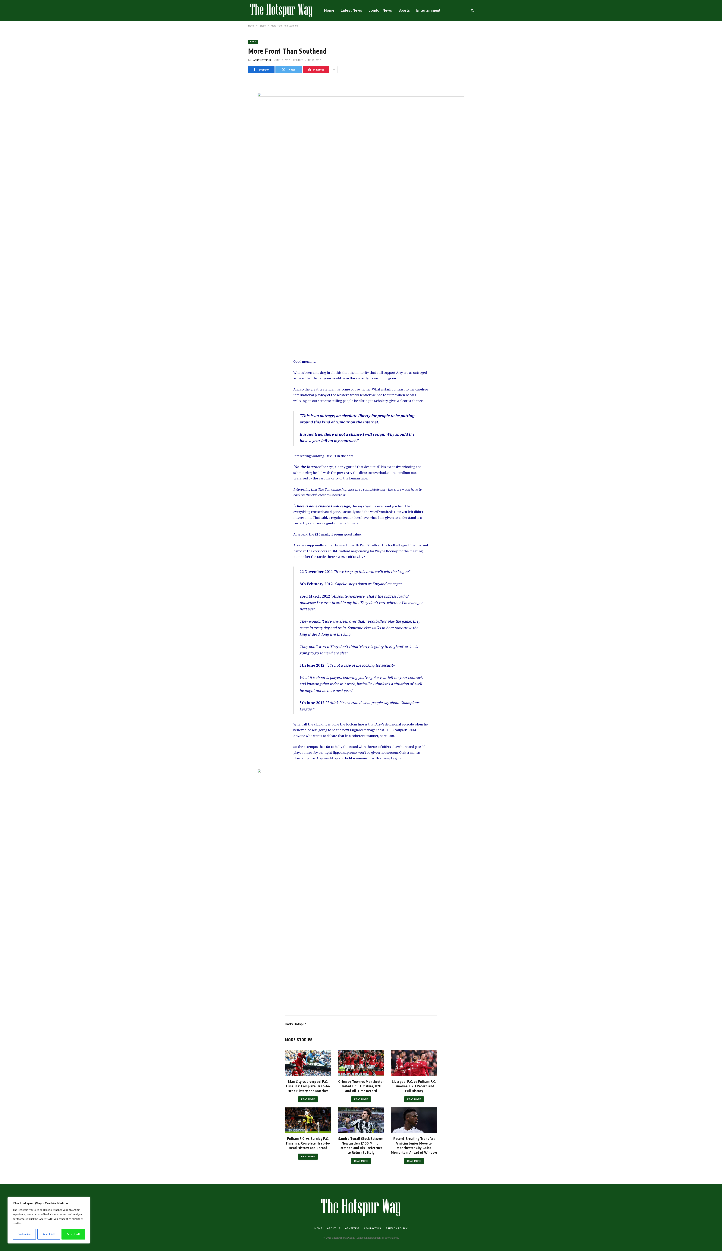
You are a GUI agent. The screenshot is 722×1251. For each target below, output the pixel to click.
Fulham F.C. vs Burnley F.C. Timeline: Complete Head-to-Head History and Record (308, 1143)
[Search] (472, 10)
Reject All (48, 1234)
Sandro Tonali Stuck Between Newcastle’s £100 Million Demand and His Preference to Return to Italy (361, 1145)
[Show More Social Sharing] (333, 69)
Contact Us (372, 1228)
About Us (333, 1228)
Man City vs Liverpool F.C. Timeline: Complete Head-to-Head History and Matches (308, 1086)
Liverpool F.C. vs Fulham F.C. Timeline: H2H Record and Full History (414, 1086)
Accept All (73, 1234)
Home (329, 10)
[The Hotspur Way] (281, 10)
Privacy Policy (397, 1228)
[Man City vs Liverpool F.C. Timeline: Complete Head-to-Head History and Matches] (308, 1063)
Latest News (351, 10)
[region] (49, 1220)
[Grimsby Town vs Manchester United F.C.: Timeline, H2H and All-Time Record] (361, 1063)
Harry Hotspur (261, 60)
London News (380, 10)
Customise (24, 1234)
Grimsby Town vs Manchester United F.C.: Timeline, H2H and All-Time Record (361, 1086)
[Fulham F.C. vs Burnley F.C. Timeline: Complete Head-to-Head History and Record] (308, 1120)
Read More (308, 1099)
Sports (404, 10)
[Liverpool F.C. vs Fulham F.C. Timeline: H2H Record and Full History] (414, 1063)
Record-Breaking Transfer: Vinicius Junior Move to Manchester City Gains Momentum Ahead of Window (414, 1145)
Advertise (352, 1228)
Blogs (253, 41)
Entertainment (428, 10)
